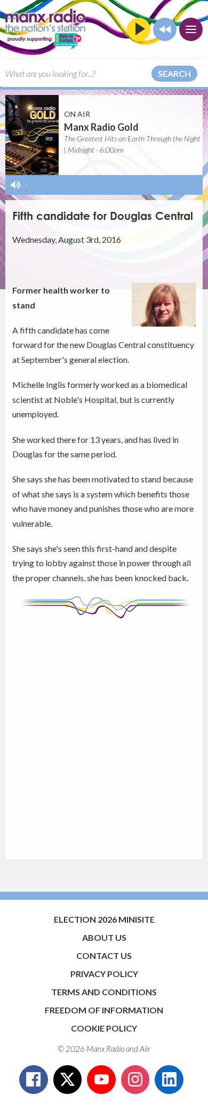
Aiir (145, 1048)
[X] (67, 1079)
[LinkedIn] (169, 1079)
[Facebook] (33, 1079)
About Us (104, 937)
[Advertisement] (104, 734)
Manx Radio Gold (101, 127)
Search (174, 73)
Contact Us (104, 955)
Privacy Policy (104, 974)
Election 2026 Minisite (104, 919)
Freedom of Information (104, 1010)
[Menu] (191, 29)
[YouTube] (101, 1079)
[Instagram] (135, 1079)
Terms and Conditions (104, 992)
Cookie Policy (104, 1028)
